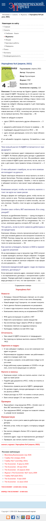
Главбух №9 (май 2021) (13, 476)
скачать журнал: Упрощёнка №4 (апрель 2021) (20, 444)
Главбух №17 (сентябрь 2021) (16, 461)
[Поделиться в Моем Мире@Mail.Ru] (23, 517)
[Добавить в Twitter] (33, 517)
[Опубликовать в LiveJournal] (18, 517)
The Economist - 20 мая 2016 (15, 467)
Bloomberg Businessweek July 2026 (17, 455)
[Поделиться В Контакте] (38, 517)
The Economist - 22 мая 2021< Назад (14, 487)
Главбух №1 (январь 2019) (14, 458)
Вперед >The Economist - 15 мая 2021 (14, 491)
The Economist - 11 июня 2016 (16, 482)
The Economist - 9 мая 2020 (15, 479)
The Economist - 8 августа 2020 (16, 464)
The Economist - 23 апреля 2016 (16, 470)
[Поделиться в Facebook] (13, 517)
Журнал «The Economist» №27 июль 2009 (20, 473)
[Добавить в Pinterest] (28, 517)
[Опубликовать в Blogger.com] (8, 517)
